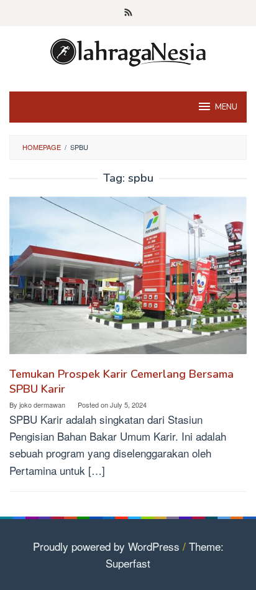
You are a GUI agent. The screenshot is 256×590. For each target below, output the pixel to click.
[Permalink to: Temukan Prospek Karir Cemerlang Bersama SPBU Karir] (128, 280)
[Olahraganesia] (128, 51)
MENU (226, 107)
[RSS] (128, 13)
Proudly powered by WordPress (106, 546)
